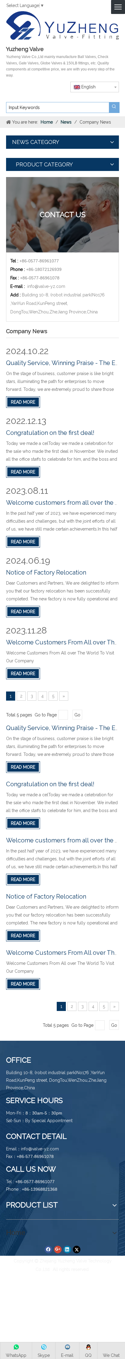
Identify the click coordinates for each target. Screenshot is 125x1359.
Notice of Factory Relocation (46, 572)
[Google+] (58, 1249)
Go (77, 714)
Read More (23, 402)
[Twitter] (76, 1249)
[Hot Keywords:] (114, 107)
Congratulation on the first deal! (50, 432)
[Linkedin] (67, 1249)
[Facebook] (48, 1249)
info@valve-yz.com (46, 286)
